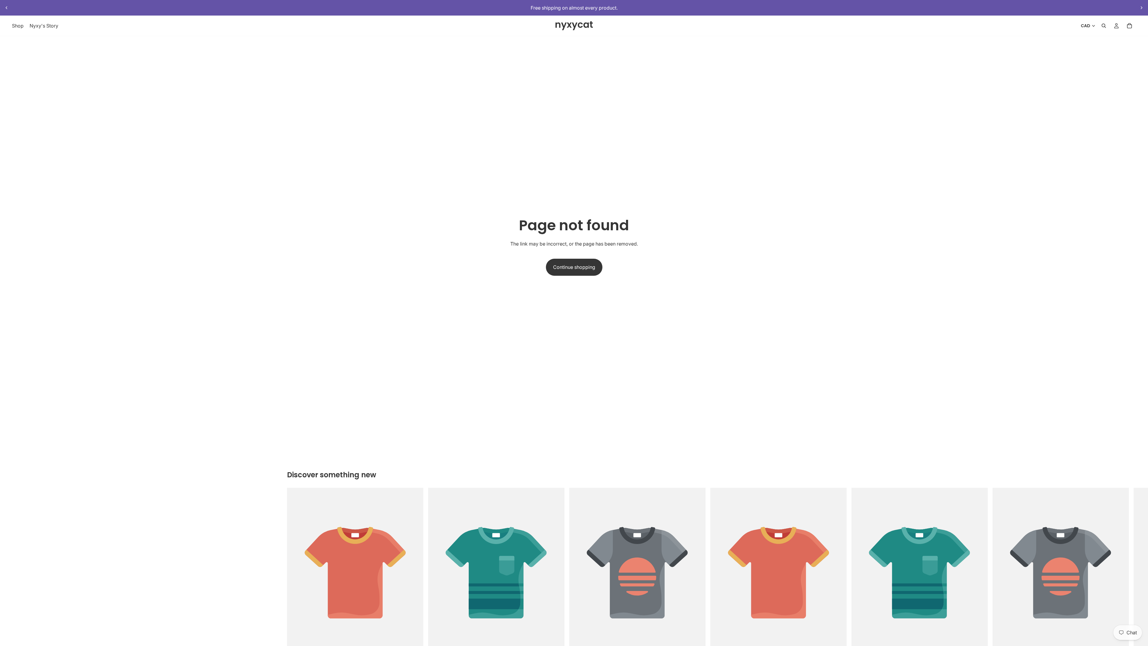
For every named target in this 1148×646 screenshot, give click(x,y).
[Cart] (1129, 26)
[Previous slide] (6, 7)
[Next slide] (1141, 7)
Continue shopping (574, 267)
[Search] (1103, 26)
